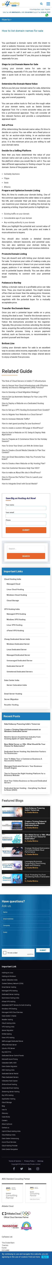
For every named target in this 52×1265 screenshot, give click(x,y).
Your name (10, 505)
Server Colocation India (17, 685)
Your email (10, 512)
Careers (4, 1120)
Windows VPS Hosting (16, 619)
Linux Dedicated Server (17, 650)
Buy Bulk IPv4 (6, 1052)
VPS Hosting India (12, 609)
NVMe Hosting (7, 1034)
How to (6, 19)
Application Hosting (8, 1099)
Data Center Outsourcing (10, 1138)
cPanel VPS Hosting (15, 631)
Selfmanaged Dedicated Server (12, 1041)
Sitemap (40, 1161)
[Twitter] (21, 1169)
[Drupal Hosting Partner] (26, 1226)
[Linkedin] (29, 1169)
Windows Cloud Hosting (17, 595)
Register (47, 9)
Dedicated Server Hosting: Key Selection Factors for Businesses (25, 752)
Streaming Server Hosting (10, 1091)
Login (42, 9)
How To (4, 1110)
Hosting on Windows (9, 976)
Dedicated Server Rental (10, 1073)
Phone (8, 520)
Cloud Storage (13, 601)
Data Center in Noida (9, 1016)
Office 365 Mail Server (9, 1045)
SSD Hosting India (8, 1070)
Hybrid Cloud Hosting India (11, 1131)
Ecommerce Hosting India (10, 998)
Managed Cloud (13, 584)
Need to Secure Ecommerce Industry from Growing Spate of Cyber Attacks (22, 738)
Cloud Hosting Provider (10, 1146)
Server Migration (11, 699)
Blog (3, 1106)
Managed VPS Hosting (16, 614)
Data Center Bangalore (10, 1149)
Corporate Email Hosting (10, 1088)
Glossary (5, 1113)
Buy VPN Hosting (7, 1095)
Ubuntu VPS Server (8, 1048)
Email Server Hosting (13, 694)
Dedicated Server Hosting (10, 994)
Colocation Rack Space (9, 1081)
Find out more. (34, 1257)
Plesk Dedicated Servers (10, 1077)
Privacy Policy (29, 1161)
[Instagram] (37, 1169)
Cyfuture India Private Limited (30, 1164)
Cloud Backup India (8, 1135)
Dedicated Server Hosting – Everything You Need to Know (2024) (25, 789)
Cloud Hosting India (12, 579)
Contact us (5, 1128)
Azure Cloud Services (9, 1142)
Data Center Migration (9, 1066)
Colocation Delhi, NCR (9, 1063)
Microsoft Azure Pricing (10, 1059)
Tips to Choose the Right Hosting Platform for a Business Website (24, 774)
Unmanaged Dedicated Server (19, 661)
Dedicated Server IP (15, 666)
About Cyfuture (7, 1124)
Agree (45, 1257)
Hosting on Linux (7, 973)
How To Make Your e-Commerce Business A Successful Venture (23, 760)
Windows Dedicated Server (18, 644)
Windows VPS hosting (9, 1009)
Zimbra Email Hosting (9, 1084)
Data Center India (11, 680)
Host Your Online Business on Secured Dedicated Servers (25, 782)
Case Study (6, 1117)
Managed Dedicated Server (18, 655)
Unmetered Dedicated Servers (20, 672)
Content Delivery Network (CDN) (12, 983)
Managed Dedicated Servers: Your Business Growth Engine (23, 767)
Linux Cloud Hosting (15, 589)
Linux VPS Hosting (14, 625)
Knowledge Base (35, 9)
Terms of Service (15, 1161)
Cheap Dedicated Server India (17, 639)
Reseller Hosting (11, 705)
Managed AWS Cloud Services (12, 1012)
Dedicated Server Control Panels (13, 1055)
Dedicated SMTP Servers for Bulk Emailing (16, 1005)
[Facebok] (14, 1169)
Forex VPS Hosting (8, 1037)
